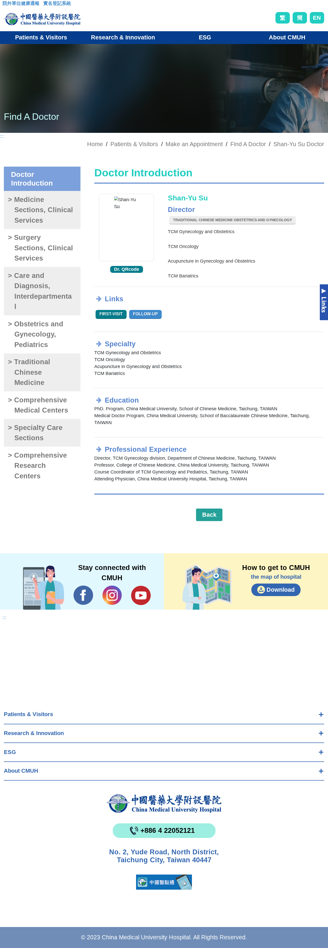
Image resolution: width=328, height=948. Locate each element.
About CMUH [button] (287, 37)
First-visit (111, 314)
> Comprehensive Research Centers (37, 465)
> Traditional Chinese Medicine (29, 372)
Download (280, 589)
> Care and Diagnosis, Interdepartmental (39, 291)
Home (95, 144)
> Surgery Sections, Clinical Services (40, 248)
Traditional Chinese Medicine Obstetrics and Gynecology (232, 220)
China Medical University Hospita (164, 803)
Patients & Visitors (28, 714)
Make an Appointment (194, 144)
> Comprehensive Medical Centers (38, 405)
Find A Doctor (248, 144)
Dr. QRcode (126, 269)
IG (112, 595)
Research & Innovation (34, 733)
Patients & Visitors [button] (41, 37)
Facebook (83, 595)
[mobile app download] (164, 882)
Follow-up (145, 314)
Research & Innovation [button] (123, 37)
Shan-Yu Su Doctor (298, 144)
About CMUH (21, 771)
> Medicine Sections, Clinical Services (40, 210)
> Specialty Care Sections (35, 433)
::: (6, 4)
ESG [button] (205, 37)
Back (209, 514)
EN (317, 18)
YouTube (141, 595)
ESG (10, 752)
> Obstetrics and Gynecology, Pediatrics (35, 334)
